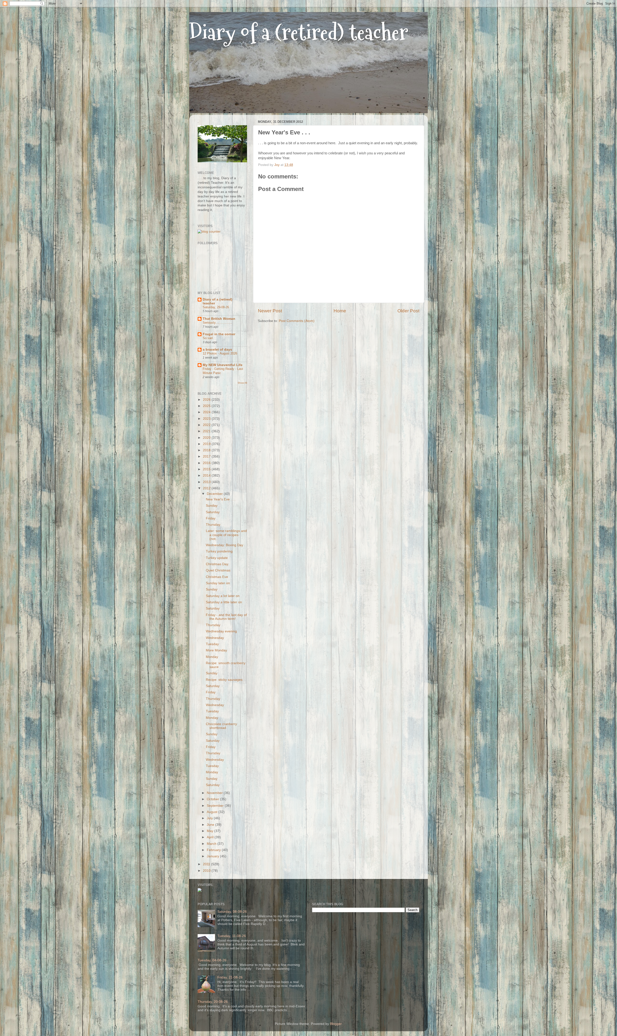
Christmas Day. (217, 564)
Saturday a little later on (224, 602)
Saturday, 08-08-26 (232, 911)
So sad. (208, 338)
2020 (207, 437)
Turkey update (217, 558)
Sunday (211, 505)
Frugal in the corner (219, 334)
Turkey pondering (219, 551)
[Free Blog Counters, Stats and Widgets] (199, 891)
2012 (207, 488)
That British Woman (219, 319)
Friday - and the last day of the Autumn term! (226, 617)
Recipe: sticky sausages (224, 680)
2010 (207, 870)
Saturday (213, 512)
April (211, 837)
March (212, 844)
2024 (207, 412)
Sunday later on (218, 583)
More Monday (216, 650)
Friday (210, 518)
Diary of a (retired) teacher (298, 32)
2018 (207, 450)
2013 (207, 482)
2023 (207, 418)
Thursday (213, 524)
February (214, 850)
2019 (207, 444)
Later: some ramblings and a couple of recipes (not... (226, 534)
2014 (207, 475)
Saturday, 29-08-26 (216, 307)
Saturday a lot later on (223, 596)
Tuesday (212, 644)
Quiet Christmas (218, 570)
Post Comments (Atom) (297, 321)
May (210, 831)
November (215, 793)
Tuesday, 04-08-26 (212, 960)
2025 (207, 406)
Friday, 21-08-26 (230, 977)
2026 (207, 399)
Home (340, 310)
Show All (242, 382)
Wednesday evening (221, 631)
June (211, 824)
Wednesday (215, 638)
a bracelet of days (217, 349)
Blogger (336, 1024)
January (213, 856)
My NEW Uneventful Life (222, 365)
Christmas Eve (217, 577)
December (215, 494)
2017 (207, 456)
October (213, 799)
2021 (207, 431)
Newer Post (270, 310)
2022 (207, 425)
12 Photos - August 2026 (220, 353)
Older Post (408, 310)
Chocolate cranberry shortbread (221, 726)
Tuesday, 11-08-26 (231, 936)
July (210, 818)
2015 (207, 469)
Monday (212, 657)
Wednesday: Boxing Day (224, 545)
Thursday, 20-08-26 (213, 1001)
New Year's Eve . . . (220, 499)
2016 (207, 463)
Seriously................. (217, 322)
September (216, 805)
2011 (207, 864)
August (212, 812)
